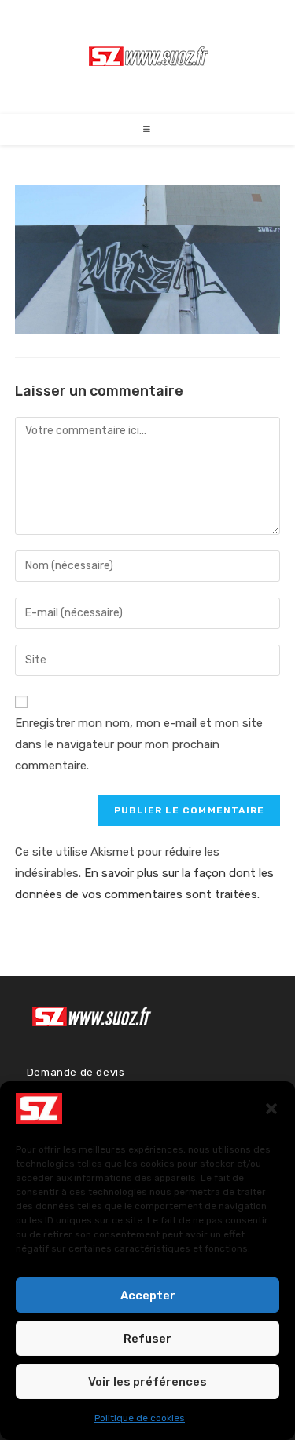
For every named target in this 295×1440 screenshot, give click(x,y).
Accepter (147, 1295)
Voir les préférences (147, 1382)
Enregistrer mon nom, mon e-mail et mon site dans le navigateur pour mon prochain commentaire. (139, 744)
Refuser (147, 1339)
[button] (271, 1109)
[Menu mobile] (147, 129)
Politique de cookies (139, 1418)
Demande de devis (76, 1072)
